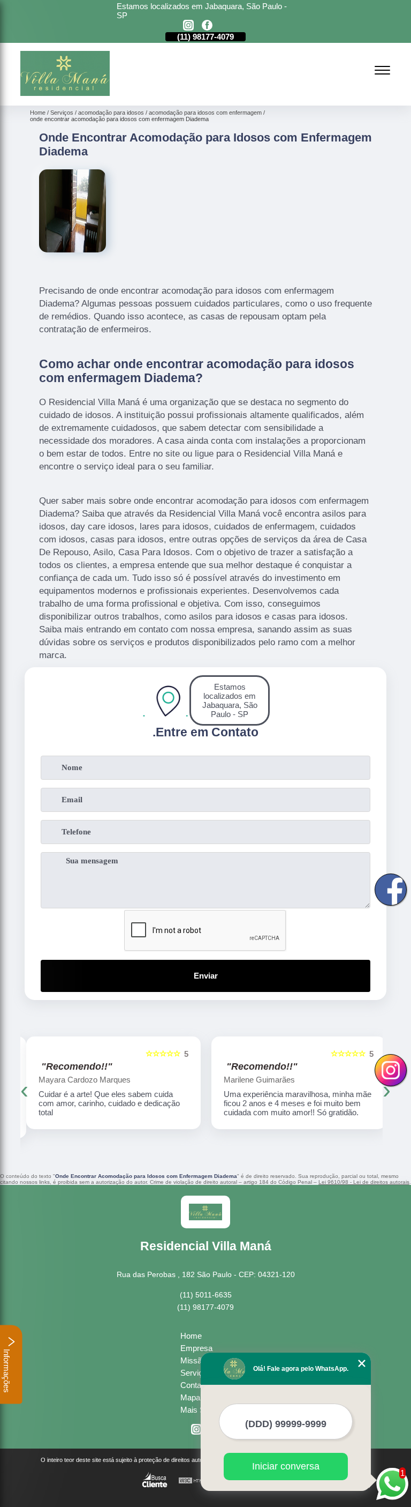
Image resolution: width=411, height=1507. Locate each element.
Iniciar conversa (285, 1466)
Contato (194, 1385)
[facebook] (207, 26)
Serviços (195, 1372)
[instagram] (188, 26)
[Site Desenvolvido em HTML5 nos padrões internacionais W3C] (198, 1481)
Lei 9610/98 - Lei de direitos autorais (363, 1182)
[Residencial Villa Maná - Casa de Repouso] (64, 93)
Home (191, 1335)
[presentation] (24, 1090)
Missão (193, 1360)
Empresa (196, 1348)
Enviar (206, 975)
